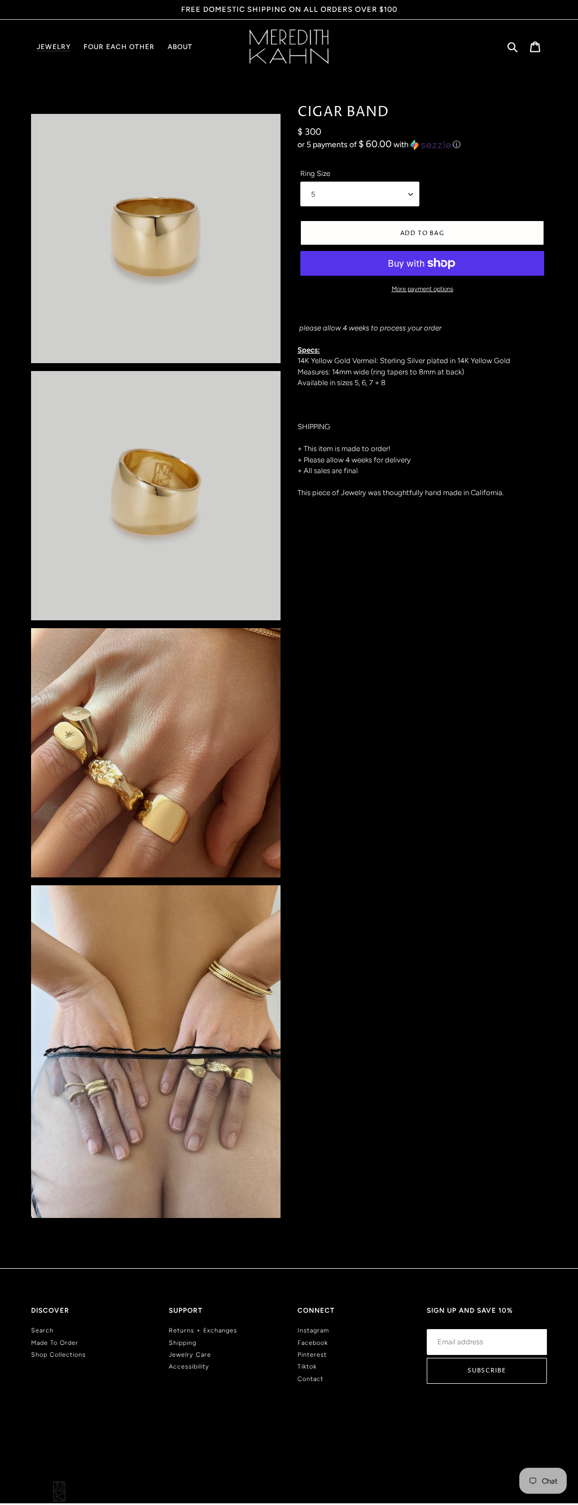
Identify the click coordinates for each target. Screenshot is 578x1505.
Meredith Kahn (528, 1455)
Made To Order (54, 1343)
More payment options (422, 289)
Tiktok (307, 1366)
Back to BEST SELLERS (297, 1235)
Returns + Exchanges (203, 1330)
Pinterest (312, 1354)
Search (42, 1330)
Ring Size (315, 173)
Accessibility (189, 1366)
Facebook (312, 1343)
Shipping (182, 1343)
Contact (310, 1379)
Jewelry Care (190, 1354)
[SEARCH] (513, 46)
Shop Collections (58, 1354)
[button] (379, 144)
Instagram (313, 1330)
